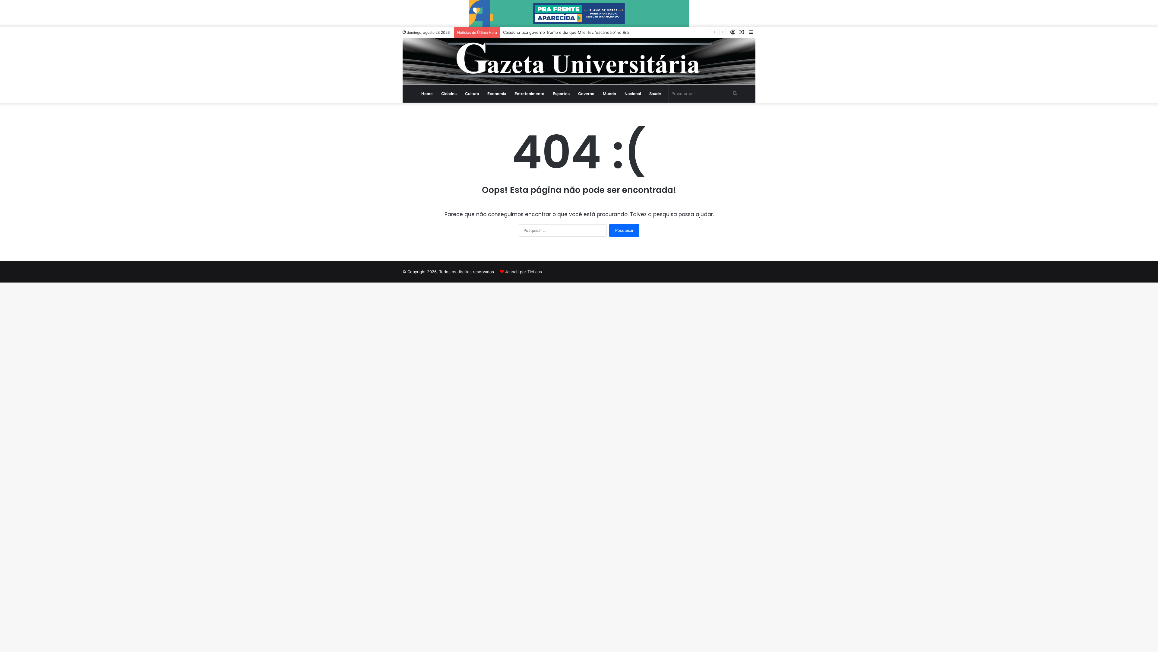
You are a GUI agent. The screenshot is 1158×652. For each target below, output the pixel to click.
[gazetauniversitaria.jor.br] (579, 61)
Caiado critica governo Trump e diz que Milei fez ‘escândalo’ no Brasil (568, 32)
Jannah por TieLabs (523, 271)
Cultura (472, 93)
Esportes (561, 93)
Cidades (449, 93)
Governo (586, 93)
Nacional (633, 93)
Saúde (655, 93)
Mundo (609, 93)
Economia (496, 93)
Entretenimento (529, 93)
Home (427, 93)
